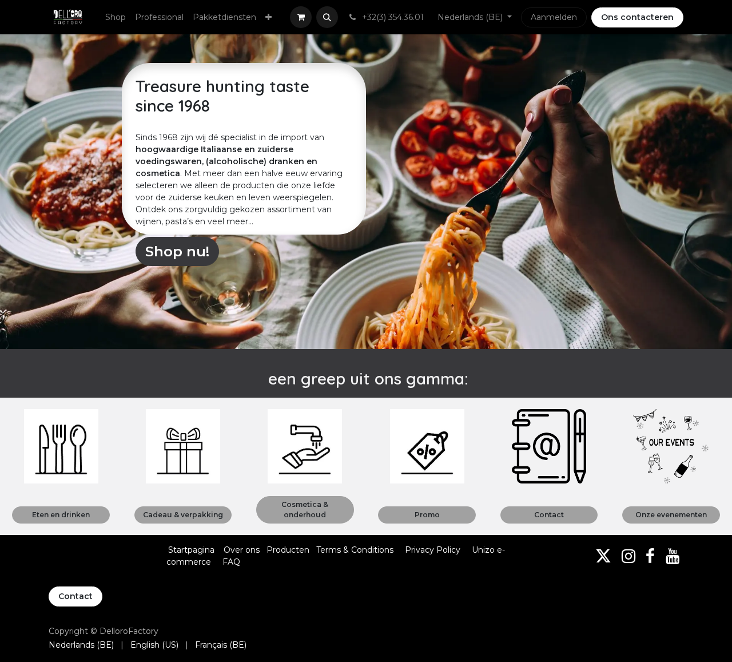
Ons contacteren (637, 17)
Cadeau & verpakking (183, 514)
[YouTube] (672, 556)
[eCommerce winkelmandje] (301, 17)
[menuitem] (115, 17)
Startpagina (191, 550)
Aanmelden (554, 17)
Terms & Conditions (356, 550)
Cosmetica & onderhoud (304, 509)
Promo (427, 514)
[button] (327, 17)
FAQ (231, 562)
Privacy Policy (432, 550)
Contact (549, 514)
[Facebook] (650, 556)
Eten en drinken (61, 514)
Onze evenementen (671, 514)
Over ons (242, 550)
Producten (287, 550)
